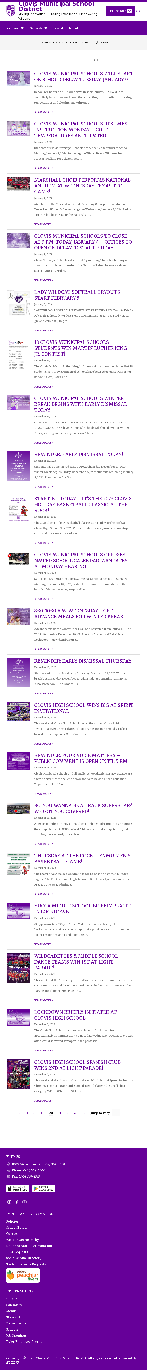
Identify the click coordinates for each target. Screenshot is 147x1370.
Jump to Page (100, 1113)
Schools (36, 28)
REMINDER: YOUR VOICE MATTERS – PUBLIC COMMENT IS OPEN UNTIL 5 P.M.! (82, 758)
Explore (12, 28)
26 (76, 1113)
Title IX (12, 1299)
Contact (12, 1234)
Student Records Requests (26, 1264)
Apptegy (12, 1362)
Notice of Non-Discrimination (29, 1246)
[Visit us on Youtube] (24, 1202)
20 (51, 1113)
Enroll (74, 28)
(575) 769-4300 (34, 1170)
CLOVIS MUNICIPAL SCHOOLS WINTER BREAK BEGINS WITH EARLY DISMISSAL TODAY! (80, 404)
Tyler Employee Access (24, 1341)
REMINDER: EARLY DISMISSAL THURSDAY (82, 661)
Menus (11, 1311)
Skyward (13, 1317)
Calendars (14, 1305)
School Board (16, 1227)
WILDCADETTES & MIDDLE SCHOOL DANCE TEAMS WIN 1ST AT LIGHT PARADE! (76, 962)
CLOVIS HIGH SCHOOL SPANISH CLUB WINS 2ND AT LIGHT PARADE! (77, 1065)
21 (59, 1113)
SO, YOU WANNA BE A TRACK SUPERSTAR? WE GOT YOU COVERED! (83, 808)
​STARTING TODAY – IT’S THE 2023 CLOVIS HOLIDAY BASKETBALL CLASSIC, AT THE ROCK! (83, 504)
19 (42, 1113)
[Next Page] (85, 1113)
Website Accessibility (22, 1240)
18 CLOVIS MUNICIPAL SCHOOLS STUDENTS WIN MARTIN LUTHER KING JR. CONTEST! (80, 348)
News (104, 42)
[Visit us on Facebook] (17, 1202)
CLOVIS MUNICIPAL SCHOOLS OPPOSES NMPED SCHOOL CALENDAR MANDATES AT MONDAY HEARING (80, 561)
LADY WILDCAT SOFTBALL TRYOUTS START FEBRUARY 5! (77, 295)
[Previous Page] (19, 1113)
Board (58, 28)
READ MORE (43, 112)
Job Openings (16, 1335)
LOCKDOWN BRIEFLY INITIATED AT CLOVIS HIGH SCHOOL (75, 1015)
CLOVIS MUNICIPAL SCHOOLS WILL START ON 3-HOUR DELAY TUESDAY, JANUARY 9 (83, 77)
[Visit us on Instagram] (9, 1202)
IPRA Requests (17, 1252)
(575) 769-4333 (29, 1176)
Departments (16, 1323)
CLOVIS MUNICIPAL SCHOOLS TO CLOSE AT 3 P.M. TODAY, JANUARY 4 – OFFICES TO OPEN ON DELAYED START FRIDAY (83, 242)
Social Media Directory (23, 1258)
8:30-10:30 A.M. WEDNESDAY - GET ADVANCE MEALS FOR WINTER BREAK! (79, 614)
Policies (12, 1221)
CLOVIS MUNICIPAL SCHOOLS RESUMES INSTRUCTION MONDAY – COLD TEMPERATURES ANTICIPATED (80, 130)
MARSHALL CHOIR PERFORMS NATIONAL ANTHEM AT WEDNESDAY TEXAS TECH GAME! (82, 186)
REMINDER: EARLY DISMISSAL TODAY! (78, 454)
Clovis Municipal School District (65, 42)
